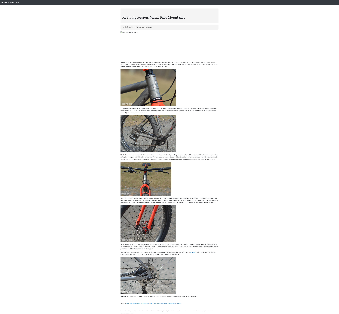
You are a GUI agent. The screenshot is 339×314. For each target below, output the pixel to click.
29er (158, 303)
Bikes (127, 303)
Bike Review (163, 303)
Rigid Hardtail (177, 303)
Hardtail (170, 303)
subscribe (192, 252)
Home (18, 2)
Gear (140, 303)
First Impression (134, 303)
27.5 (150, 303)
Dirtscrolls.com (7, 2)
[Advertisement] (169, 47)
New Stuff (146, 303)
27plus (154, 303)
